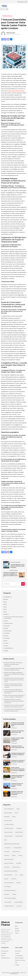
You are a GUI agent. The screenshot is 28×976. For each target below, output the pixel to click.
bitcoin (16, 812)
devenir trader (18, 836)
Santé (5, 640)
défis (5, 840)
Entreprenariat (7, 631)
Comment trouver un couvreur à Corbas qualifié (17, 785)
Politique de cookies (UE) (20, 961)
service (6, 645)
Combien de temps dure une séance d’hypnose (18, 754)
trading (14, 894)
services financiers (8, 882)
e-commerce (7, 847)
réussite (6, 879)
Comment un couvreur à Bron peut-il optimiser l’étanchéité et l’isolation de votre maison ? (13, 691)
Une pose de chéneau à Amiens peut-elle (17, 731)
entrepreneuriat (17, 847)
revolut (21, 875)
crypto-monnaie (8, 832)
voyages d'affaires (9, 906)
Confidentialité (19, 955)
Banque (6, 599)
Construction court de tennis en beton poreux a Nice (13, 617)
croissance (19, 828)
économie (18, 906)
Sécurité (6, 643)
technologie (7, 886)
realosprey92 (10, 33)
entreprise (6, 851)
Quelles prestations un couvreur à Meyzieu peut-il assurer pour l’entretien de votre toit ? (14, 701)
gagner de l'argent (8, 859)
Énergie (6, 628)
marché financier (8, 875)
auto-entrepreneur (9, 809)
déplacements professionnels (11, 844)
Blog (5, 602)
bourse (14, 816)
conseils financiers (8, 828)
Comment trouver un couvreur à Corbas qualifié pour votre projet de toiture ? (14, 706)
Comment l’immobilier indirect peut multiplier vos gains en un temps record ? (10, 575)
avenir (18, 809)
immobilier (18, 863)
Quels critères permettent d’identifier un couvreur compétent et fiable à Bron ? (14, 696)
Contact (17, 953)
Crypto (6, 621)
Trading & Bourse (7, 16)
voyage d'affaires (18, 902)
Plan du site (18, 951)
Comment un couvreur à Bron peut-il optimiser (18, 761)
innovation (7, 867)
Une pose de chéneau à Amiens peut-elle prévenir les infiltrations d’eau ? (14, 669)
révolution (13, 879)
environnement (16, 851)
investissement (16, 867)
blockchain (6, 816)
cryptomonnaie (19, 832)
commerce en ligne (9, 824)
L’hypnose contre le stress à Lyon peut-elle (17, 746)
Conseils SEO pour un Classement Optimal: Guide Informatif (17, 566)
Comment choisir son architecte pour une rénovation (17, 793)
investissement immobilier (10, 871)
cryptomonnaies (8, 836)
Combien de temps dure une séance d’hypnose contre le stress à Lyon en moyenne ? (13, 685)
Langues (17, 965)
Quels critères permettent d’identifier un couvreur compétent (18, 769)
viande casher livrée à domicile (16, 91)
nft (16, 875)
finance (14, 855)
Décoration (7, 626)
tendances (7, 894)
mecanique (7, 638)
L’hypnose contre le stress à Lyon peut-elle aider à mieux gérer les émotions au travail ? (14, 680)
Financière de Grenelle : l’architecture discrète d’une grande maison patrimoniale (13, 664)
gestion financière (8, 863)
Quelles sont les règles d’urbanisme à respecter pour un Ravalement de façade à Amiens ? (14, 674)
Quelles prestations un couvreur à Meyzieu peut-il (17, 777)
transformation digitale (10, 898)
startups (18, 882)
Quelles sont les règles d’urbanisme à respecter (17, 739)
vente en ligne (7, 902)
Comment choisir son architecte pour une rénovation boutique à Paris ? (14, 710)
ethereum (6, 855)
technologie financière (9, 890)
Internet (6, 635)
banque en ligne (8, 812)
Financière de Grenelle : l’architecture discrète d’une (17, 724)
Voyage (6, 650)
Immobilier (6, 633)
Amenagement (8, 597)
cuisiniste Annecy (8, 623)
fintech (20, 855)
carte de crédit (8, 820)
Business (6, 614)
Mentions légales (19, 958)
